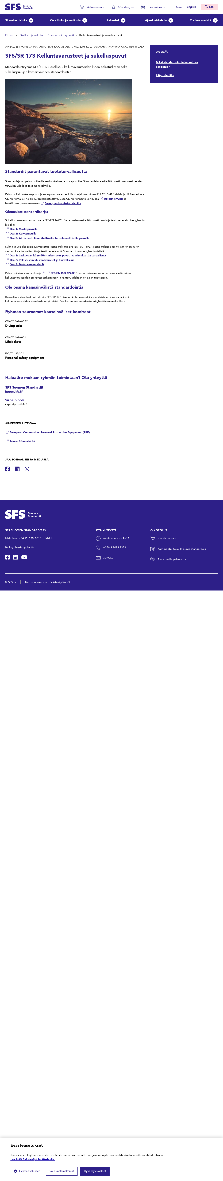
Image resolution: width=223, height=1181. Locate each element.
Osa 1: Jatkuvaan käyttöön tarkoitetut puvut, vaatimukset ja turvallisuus (58, 255)
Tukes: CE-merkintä (22, 441)
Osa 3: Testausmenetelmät (27, 264)
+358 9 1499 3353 (114, 547)
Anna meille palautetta (171, 559)
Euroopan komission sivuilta (63, 203)
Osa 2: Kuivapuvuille (23, 233)
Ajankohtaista (156, 20)
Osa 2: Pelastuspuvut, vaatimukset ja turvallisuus (42, 260)
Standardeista (16, 20)
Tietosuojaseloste (36, 582)
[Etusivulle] (19, 6)
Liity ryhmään (165, 75)
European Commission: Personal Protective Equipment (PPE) (50, 432)
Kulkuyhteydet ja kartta (19, 547)
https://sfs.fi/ (14, 391)
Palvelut (112, 20)
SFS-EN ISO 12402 (63, 273)
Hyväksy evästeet (95, 1171)
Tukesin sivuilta (114, 198)
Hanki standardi (167, 538)
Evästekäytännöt (59, 582)
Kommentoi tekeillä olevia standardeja (181, 548)
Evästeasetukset (29, 1171)
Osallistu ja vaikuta (65, 20)
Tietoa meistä (201, 20)
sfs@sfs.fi (108, 558)
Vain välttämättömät (61, 1171)
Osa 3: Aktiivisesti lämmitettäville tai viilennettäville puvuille (49, 238)
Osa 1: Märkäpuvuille (23, 229)
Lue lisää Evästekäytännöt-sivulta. (32, 1159)
